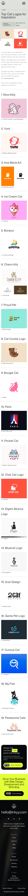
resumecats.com (9, 78)
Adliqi (4, 397)
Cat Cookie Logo (15, 339)
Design (14, 856)
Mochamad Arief (8, 363)
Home (14, 837)
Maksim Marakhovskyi (10, 153)
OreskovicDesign (8, 255)
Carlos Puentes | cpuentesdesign (13, 119)
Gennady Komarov (8, 708)
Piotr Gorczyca (7, 431)
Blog (14, 844)
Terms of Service (7, 888)
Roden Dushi (7, 606)
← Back (3, 10)
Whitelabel (14, 867)
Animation (14, 863)
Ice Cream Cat (13, 196)
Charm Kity (11, 264)
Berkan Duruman (8, 734)
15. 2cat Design (10, 582)
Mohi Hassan (7, 329)
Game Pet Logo (15, 616)
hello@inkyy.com (14, 812)
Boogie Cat (11, 373)
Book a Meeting (16, 765)
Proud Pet (10, 305)
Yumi (7, 128)
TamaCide (6, 295)
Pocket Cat (11, 440)
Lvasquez (6, 674)
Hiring (14, 848)
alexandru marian (8, 187)
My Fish (10, 683)
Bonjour (9, 230)
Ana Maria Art (12, 162)
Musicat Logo (13, 548)
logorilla (5, 499)
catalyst (5, 221)
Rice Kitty (9, 94)
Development (14, 860)
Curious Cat (12, 650)
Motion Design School (9, 465)
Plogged (5, 538)
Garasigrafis (6, 572)
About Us (14, 841)
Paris (8, 406)
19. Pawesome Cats (13, 717)
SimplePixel (6, 640)
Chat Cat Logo (14, 474)
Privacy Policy (21, 888)
